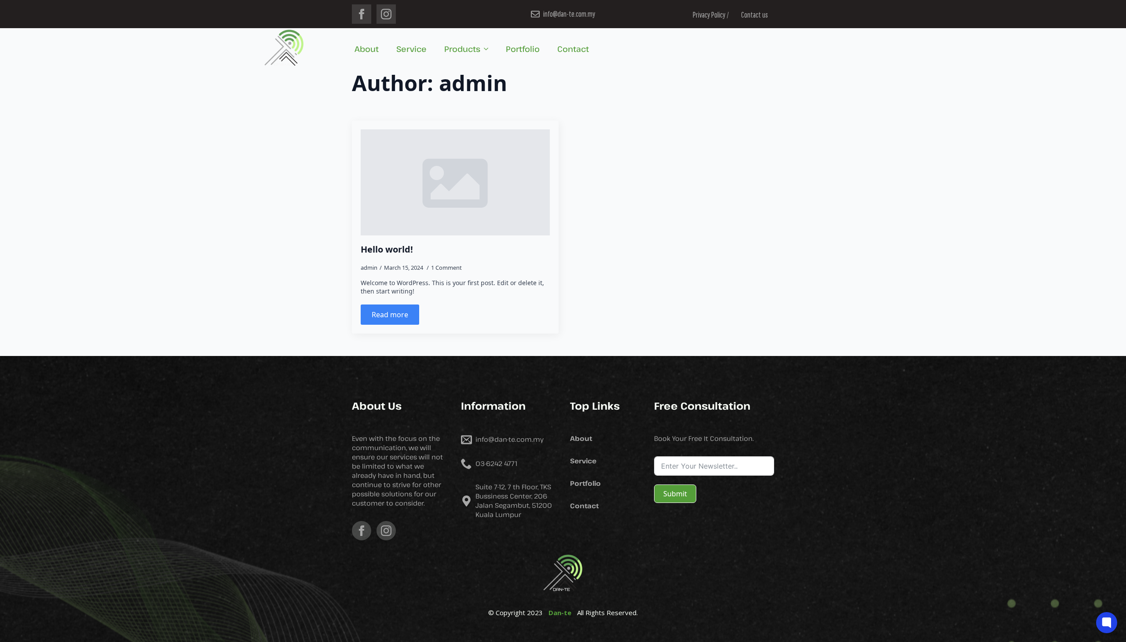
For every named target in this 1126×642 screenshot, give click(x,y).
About (367, 49)
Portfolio (523, 49)
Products (462, 49)
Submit (675, 494)
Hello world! (387, 249)
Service (411, 49)
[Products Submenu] (488, 49)
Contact (573, 49)
